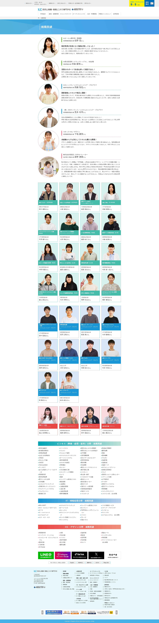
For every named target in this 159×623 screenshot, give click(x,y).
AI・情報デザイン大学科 (82, 600)
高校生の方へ (29, 3)
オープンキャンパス (79, 14)
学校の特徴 (65, 573)
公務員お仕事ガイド (67, 577)
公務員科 (78, 575)
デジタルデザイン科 (81, 586)
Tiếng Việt (106, 562)
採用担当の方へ (108, 593)
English (72, 562)
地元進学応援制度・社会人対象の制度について (96, 598)
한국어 (97, 562)
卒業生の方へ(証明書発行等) (75, 3)
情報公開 (107, 575)
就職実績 (65, 584)
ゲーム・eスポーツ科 (81, 591)
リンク (106, 577)
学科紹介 (43, 14)
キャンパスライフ (65, 14)
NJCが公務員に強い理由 (68, 589)
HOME (64, 571)
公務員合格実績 (66, 586)
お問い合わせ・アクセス (110, 573)
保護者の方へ (52, 3)
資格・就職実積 (54, 14)
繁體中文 (89, 562)
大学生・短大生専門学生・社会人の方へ (40, 3)
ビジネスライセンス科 (81, 582)
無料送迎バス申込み (94, 575)
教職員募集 (107, 600)
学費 (91, 589)
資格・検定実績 (66, 582)
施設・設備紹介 (93, 582)
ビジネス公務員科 (80, 573)
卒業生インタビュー (105, 14)
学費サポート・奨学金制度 (96, 595)
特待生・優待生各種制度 (95, 591)
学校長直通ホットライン (110, 582)
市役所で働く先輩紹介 (110, 604)
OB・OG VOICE (108, 606)
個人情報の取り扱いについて (111, 579)
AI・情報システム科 (81, 595)
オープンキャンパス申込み (96, 573)
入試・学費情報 (92, 14)
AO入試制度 (93, 593)
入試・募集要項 (93, 586)
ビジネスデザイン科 (81, 579)
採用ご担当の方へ (61, 3)
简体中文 (80, 562)
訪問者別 (116, 14)
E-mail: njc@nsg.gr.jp (39, 583)
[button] (117, 612)
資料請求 (92, 601)
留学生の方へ (88, 3)
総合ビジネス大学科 (81, 602)
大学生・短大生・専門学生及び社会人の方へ (115, 588)
